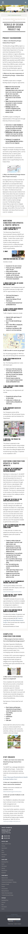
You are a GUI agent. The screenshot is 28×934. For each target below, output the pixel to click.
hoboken (14, 914)
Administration (5, 878)
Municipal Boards (5, 891)
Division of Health (5, 884)
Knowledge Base (5, 862)
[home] (3, 2)
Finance (3, 886)
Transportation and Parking (7, 895)
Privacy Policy (10, 923)
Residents (4, 872)
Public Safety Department (7, 893)
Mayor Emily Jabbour (14, 916)
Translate (18, 921)
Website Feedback (17, 923)
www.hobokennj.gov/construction (12, 791)
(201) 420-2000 (7, 836)
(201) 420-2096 (7, 838)
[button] (25, 2)
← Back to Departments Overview (14, 15)
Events (3, 852)
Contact (3, 856)
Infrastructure (5, 888)
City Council (4, 854)
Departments (8, 19)
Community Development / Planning (9, 882)
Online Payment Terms (6, 843)
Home (4, 19)
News (3, 850)
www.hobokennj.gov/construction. (12, 591)
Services (3, 846)
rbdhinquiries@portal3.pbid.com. (12, 821)
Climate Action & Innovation (7, 880)
